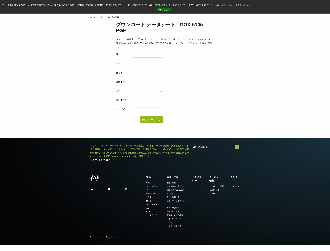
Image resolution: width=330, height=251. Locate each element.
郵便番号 (120, 82)
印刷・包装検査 (173, 212)
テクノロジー (196, 179)
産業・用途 (172, 177)
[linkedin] (91, 190)
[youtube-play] (108, 190)
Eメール (120, 109)
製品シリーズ (151, 193)
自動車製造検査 (173, 186)
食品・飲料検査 (173, 197)
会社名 (119, 72)
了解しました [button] (164, 9)
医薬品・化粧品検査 (175, 215)
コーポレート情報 (216, 179)
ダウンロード (148, 119)
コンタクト (233, 179)
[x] (126, 190)
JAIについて (214, 190)
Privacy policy (95, 237)
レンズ (149, 212)
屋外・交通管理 (173, 208)
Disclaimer (109, 237)
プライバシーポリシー (227, 4)
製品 (148, 177)
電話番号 (120, 100)
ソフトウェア (151, 215)
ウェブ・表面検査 (174, 226)
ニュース (213, 193)
